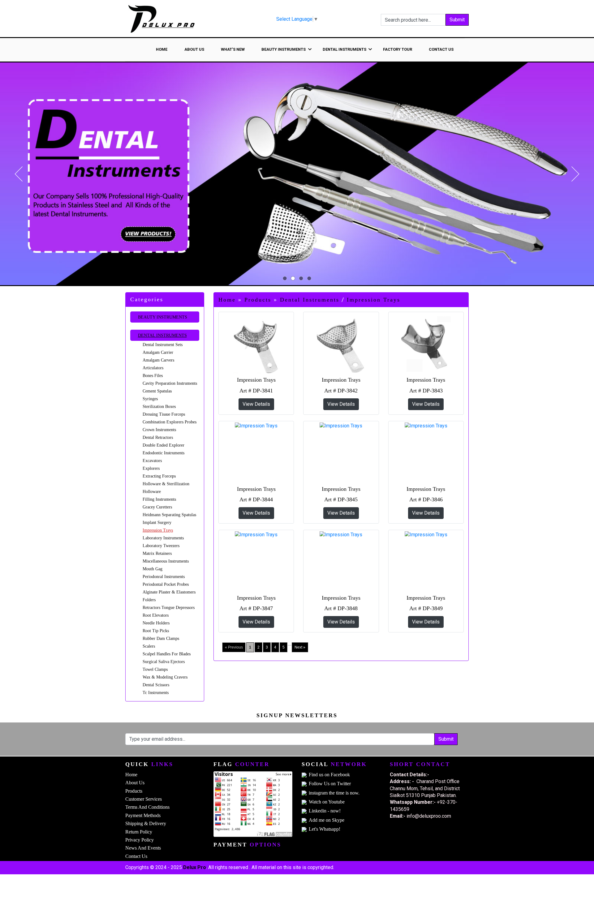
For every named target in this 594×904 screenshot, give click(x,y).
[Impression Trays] (256, 344)
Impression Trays (158, 530)
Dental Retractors (158, 437)
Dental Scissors (156, 685)
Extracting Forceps (159, 476)
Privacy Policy (139, 839)
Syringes (150, 398)
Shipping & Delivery (145, 823)
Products (257, 300)
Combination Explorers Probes (169, 422)
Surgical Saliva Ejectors (164, 661)
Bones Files (153, 375)
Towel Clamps (155, 669)
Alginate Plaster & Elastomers (169, 592)
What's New (233, 49)
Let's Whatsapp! (324, 829)
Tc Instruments (156, 692)
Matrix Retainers (157, 553)
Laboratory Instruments (163, 538)
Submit (457, 20)
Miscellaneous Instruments (166, 561)
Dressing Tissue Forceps (164, 414)
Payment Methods (143, 815)
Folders (149, 600)
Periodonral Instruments (164, 576)
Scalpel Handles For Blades (167, 654)
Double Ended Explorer (163, 445)
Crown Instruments (159, 429)
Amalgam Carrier (158, 352)
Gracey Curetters (157, 507)
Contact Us (441, 49)
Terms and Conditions (147, 807)
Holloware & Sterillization (166, 484)
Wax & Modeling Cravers (165, 677)
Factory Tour (397, 49)
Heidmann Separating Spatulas (169, 514)
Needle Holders (156, 623)
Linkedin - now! (325, 810)
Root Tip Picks (156, 630)
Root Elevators (156, 615)
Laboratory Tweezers (161, 545)
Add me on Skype (326, 820)
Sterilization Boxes (159, 406)
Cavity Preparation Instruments (170, 383)
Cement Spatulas (157, 391)
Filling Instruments (159, 499)
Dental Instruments (162, 335)
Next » (300, 647)
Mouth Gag (152, 569)
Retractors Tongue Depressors (169, 607)
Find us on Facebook (329, 774)
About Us (194, 49)
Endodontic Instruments (163, 453)
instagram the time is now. (334, 792)
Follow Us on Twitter (330, 783)
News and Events (143, 847)
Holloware (152, 491)
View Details (256, 404)
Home (227, 300)
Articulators (153, 368)
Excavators (152, 460)
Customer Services (143, 799)
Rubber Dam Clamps (161, 638)
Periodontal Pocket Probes (166, 584)
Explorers (151, 468)
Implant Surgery (157, 522)
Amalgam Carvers (158, 360)
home (161, 49)
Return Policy (138, 831)
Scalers (149, 646)
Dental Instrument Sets (163, 344)
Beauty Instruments (162, 317)
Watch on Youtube (327, 801)
